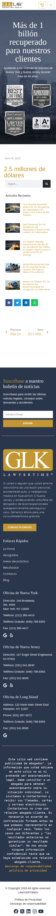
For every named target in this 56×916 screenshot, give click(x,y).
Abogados (10, 555)
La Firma (9, 549)
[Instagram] (34, 911)
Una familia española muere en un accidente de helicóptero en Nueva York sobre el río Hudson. (36, 209)
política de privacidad (28, 870)
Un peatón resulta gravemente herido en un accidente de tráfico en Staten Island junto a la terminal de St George (36, 248)
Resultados (11, 568)
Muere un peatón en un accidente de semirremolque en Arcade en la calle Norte (36, 285)
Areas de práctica (16, 561)
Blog (6, 580)
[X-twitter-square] (22, 911)
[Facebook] (16, 911)
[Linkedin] (28, 911)
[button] (8, 302)
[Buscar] (47, 184)
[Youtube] (40, 911)
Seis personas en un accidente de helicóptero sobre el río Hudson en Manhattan (36, 228)
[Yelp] (11, 635)
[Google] (5, 635)
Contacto (10, 574)
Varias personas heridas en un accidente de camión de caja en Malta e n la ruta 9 (36, 268)
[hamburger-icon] (51, 5)
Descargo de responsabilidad (28, 866)
